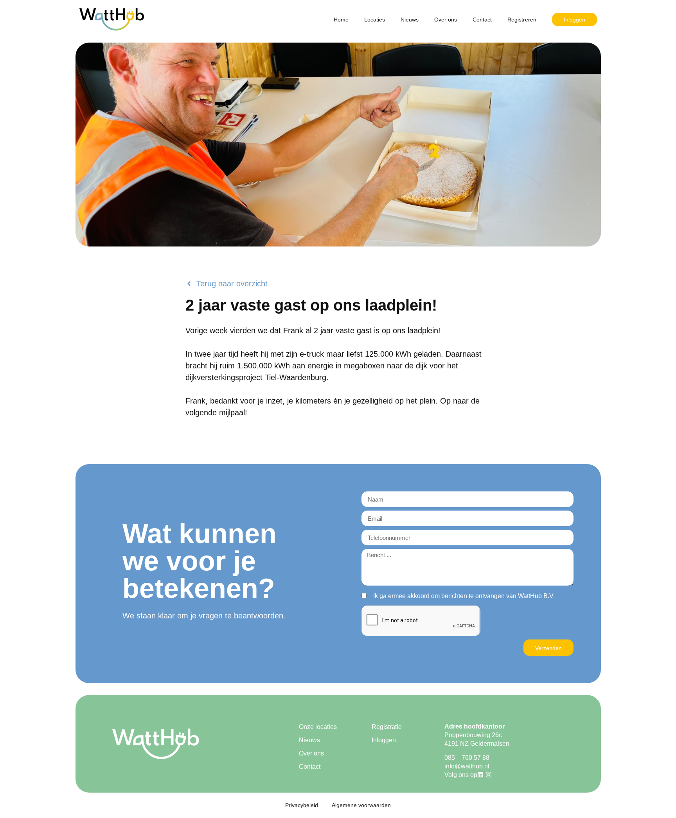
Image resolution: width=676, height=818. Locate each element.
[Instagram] (488, 775)
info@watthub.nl (466, 766)
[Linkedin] (480, 775)
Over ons (445, 19)
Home (341, 19)
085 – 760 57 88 (466, 757)
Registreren (521, 19)
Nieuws (410, 19)
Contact (482, 19)
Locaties (374, 19)
